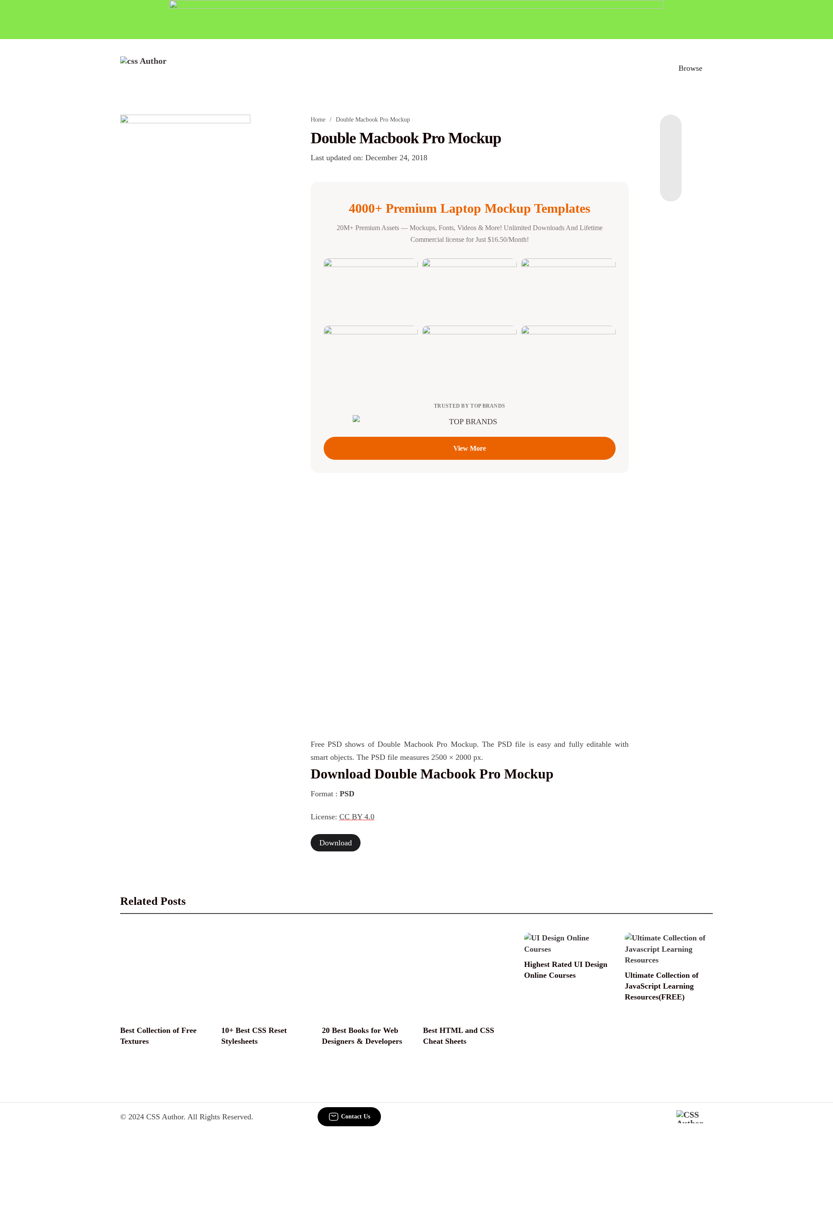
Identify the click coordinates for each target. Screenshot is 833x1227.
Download (335, 842)
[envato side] (185, 244)
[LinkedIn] (670, 149)
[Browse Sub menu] (710, 68)
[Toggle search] (650, 68)
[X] (670, 184)
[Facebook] (670, 132)
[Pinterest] (670, 166)
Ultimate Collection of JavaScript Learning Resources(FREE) (662, 986)
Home (318, 119)
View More (469, 448)
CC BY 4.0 (356, 816)
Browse (690, 68)
